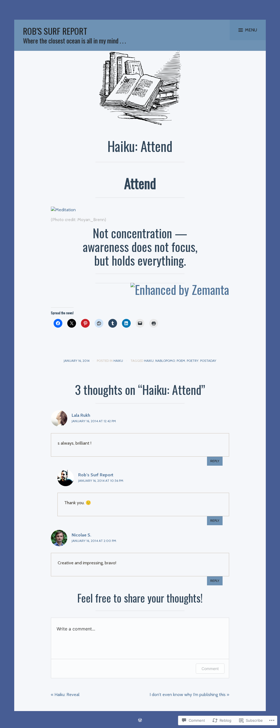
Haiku (118, 361)
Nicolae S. (81, 535)
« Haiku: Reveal (65, 694)
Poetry (193, 361)
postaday (208, 361)
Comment (210, 668)
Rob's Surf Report (55, 31)
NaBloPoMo (165, 361)
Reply (214, 461)
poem (181, 361)
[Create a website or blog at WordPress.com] (140, 720)
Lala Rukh (81, 415)
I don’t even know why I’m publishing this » (189, 694)
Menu (251, 30)
